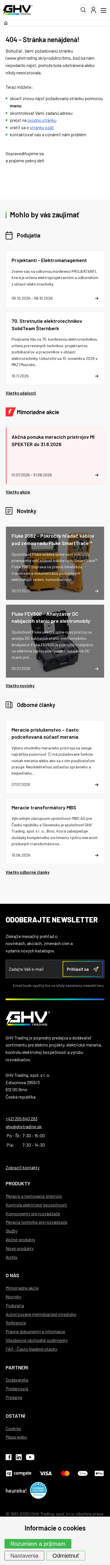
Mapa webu (16, 1436)
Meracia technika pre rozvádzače (36, 1222)
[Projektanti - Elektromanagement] (55, 279)
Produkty (18, 1183)
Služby (11, 1230)
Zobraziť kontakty (22, 1167)
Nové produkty (20, 1248)
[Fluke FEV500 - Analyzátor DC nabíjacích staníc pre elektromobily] (55, 641)
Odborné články (36, 704)
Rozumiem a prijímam (37, 1544)
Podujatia (28, 235)
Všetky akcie (18, 491)
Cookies (13, 1428)
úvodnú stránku (41, 120)
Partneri (17, 1367)
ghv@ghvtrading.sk (24, 1126)
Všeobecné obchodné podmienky (37, 1340)
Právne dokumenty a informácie (35, 1331)
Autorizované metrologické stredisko (41, 1314)
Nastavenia (24, 1556)
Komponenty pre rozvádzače (33, 1213)
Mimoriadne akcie (38, 411)
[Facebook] (9, 1458)
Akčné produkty (20, 1239)
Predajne (14, 1397)
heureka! (16, 1490)
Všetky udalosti (21, 392)
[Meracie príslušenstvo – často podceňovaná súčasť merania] (55, 757)
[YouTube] (30, 1458)
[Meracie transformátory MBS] (55, 831)
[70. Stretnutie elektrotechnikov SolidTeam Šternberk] (55, 348)
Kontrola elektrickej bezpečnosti (36, 1204)
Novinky (26, 510)
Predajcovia (17, 1388)
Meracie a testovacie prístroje (34, 1196)
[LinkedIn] (19, 1458)
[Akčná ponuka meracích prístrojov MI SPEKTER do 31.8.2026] (55, 456)
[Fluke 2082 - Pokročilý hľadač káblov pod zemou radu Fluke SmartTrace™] (55, 563)
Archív (11, 1257)
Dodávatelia (17, 1379)
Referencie (16, 1322)
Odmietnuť (65, 1556)
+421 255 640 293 (22, 1118)
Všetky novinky (20, 685)
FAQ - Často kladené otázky (31, 1349)
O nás (12, 1275)
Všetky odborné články (27, 872)
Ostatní (15, 1416)
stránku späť (42, 127)
